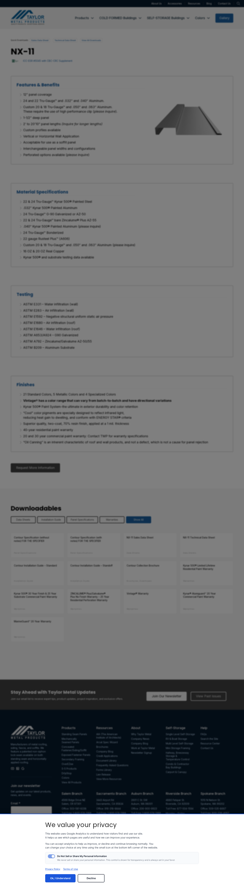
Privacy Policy (52, 869)
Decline (91, 878)
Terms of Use (70, 869)
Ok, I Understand (60, 878)
